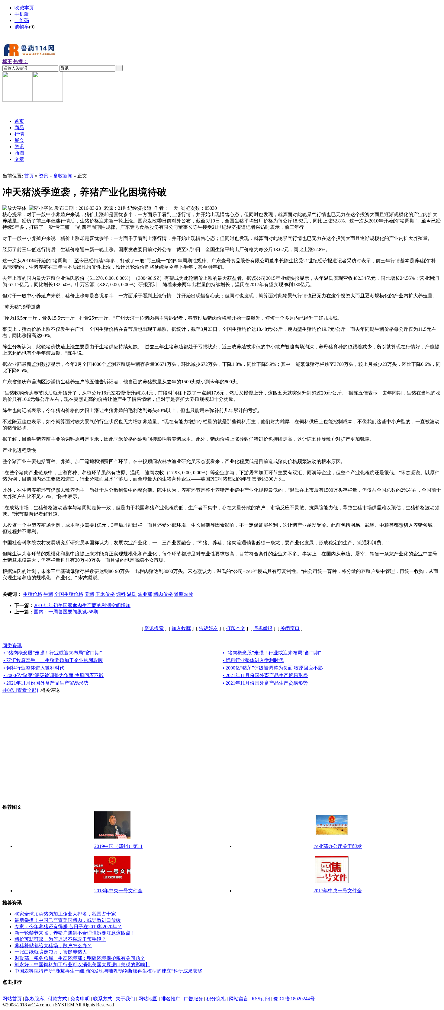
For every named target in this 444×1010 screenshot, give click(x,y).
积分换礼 (216, 998)
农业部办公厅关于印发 (338, 846)
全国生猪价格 (68, 594)
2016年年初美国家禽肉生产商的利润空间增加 (82, 605)
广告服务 (193, 998)
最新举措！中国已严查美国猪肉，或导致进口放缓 (67, 920)
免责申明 (80, 998)
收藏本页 (24, 7)
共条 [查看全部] (20, 690)
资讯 (43, 175)
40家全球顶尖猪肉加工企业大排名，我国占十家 (65, 913)
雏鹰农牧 (183, 594)
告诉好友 (208, 628)
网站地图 (148, 998)
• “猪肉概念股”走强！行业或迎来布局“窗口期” (52, 652)
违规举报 (262, 628)
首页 (29, 175)
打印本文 (235, 628)
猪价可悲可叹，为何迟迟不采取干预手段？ (60, 939)
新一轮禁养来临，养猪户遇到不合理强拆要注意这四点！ (74, 932)
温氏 (132, 594)
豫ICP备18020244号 (294, 998)
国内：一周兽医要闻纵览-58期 (66, 611)
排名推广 (170, 998)
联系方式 (102, 998)
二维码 (21, 20)
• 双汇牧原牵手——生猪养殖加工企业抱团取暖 (53, 660)
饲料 (121, 594)
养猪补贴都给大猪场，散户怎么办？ (53, 945)
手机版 (21, 14)
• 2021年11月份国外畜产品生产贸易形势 (265, 675)
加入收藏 (181, 628)
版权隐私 (34, 998)
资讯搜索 (154, 628)
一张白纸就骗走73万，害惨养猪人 (50, 951)
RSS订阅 (261, 998)
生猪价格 (32, 594)
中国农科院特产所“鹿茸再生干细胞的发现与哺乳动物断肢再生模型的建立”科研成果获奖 (108, 970)
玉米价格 (105, 594)
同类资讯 (12, 645)
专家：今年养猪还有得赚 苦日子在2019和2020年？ (68, 926)
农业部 (145, 594)
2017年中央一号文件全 (338, 890)
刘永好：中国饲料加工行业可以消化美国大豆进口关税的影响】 (82, 964)
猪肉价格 (163, 594)
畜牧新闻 (62, 175)
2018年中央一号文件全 (118, 890)
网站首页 (12, 998)
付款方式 (57, 998)
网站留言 (238, 998)
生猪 (48, 594)
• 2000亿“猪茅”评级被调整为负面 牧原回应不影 (273, 667)
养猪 (89, 594)
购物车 (21, 26)
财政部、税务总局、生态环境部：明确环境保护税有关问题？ (79, 958)
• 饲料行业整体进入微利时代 (253, 660)
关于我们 (125, 998)
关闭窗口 (290, 628)
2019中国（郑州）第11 (118, 846)
